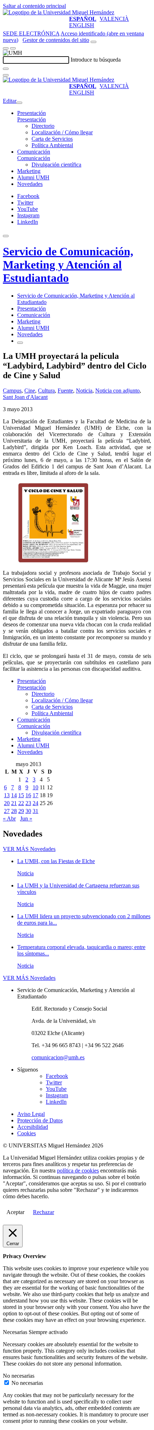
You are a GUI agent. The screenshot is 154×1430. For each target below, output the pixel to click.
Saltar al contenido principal (34, 6)
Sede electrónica (31, 33)
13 (7, 795)
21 (14, 803)
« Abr (9, 818)
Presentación (31, 113)
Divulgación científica (56, 165)
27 (7, 811)
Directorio (43, 126)
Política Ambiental (52, 145)
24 (35, 803)
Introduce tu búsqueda (96, 60)
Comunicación (33, 152)
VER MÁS (29, 849)
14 (14, 795)
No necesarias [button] (18, 1376)
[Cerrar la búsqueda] (6, 75)
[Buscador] (93, 42)
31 (35, 811)
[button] (31, 119)
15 (21, 795)
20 (7, 803)
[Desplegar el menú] (13, 48)
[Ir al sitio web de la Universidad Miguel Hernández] (58, 12)
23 (28, 803)
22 (21, 803)
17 (35, 795)
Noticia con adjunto (117, 390)
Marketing (28, 171)
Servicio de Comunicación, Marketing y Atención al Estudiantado (68, 264)
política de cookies (78, 1170)
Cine (29, 390)
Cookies (26, 1133)
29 (21, 811)
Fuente (65, 390)
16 (28, 795)
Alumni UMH (33, 177)
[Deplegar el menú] (20, 343)
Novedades (30, 184)
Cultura (46, 390)
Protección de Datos (40, 1120)
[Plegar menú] (19, 103)
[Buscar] (6, 69)
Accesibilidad (32, 1127)
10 (35, 787)
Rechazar (43, 1212)
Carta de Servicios (52, 139)
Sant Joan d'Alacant (25, 397)
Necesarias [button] (16, 1332)
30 (28, 811)
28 (14, 811)
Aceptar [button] (15, 1212)
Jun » (26, 818)
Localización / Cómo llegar (62, 132)
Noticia (84, 390)
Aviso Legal (31, 1114)
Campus (12, 390)
